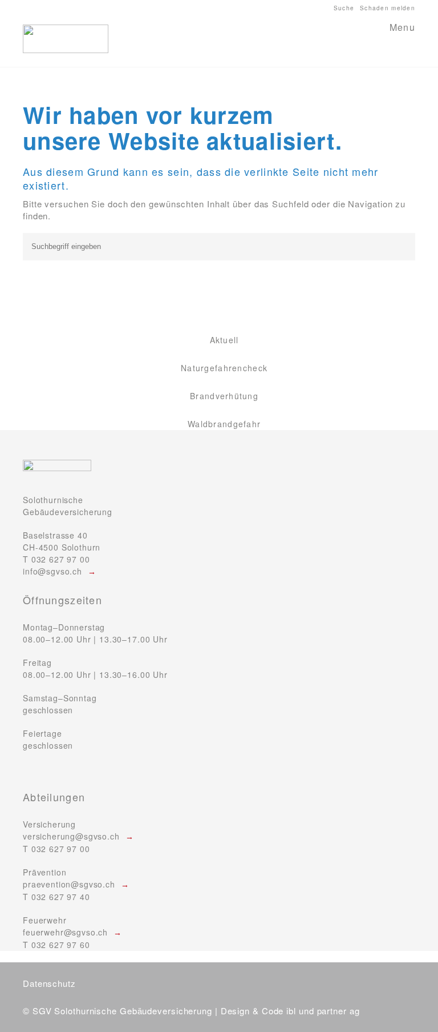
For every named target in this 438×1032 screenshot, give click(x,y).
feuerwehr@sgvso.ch (65, 932)
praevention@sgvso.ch (69, 884)
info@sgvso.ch (52, 571)
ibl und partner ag (322, 1011)
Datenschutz (49, 983)
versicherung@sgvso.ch (71, 836)
